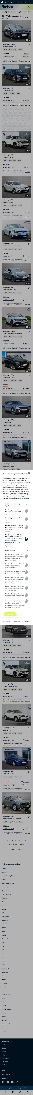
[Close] (29, 474)
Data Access (16, 621)
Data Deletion (6, 621)
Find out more (22, 2)
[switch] (26, 511)
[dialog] (16, 547)
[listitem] (16, 505)
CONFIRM (10, 614)
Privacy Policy (27, 621)
